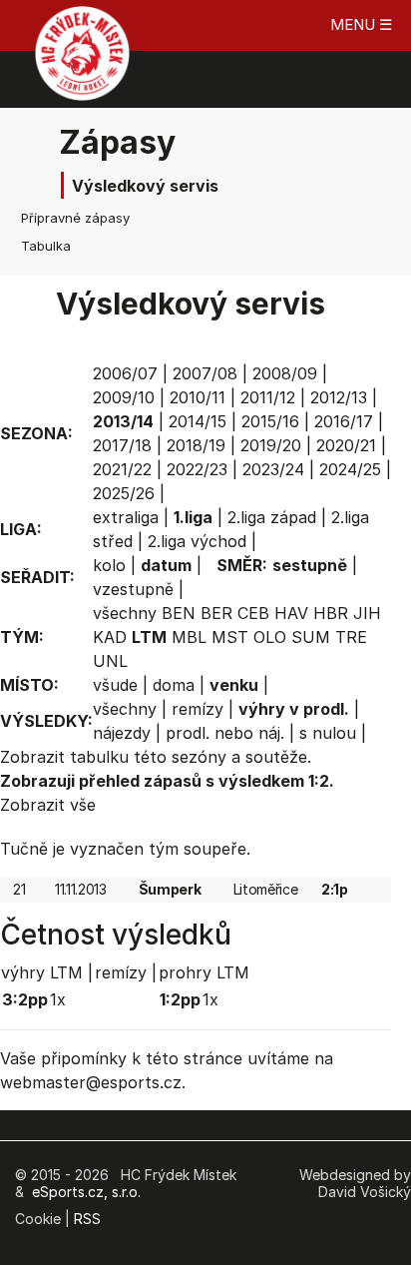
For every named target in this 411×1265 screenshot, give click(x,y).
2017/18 (122, 445)
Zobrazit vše (48, 805)
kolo (109, 565)
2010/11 (197, 397)
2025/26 (124, 493)
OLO (269, 637)
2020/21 (346, 445)
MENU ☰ (361, 24)
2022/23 (197, 469)
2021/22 (122, 469)
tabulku (99, 757)
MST (229, 637)
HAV (291, 613)
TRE (351, 637)
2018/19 (196, 445)
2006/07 (125, 373)
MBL (189, 637)
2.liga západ (271, 517)
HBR (330, 613)
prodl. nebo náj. (225, 733)
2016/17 (343, 421)
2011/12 (267, 397)
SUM (310, 637)
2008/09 (284, 373)
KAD (110, 637)
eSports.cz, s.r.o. (86, 1191)
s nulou (327, 733)
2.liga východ (197, 541)
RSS (87, 1218)
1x (58, 999)
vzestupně (133, 589)
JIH (367, 613)
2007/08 (205, 373)
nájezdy (122, 733)
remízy (197, 709)
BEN (179, 613)
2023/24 (273, 469)
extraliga (126, 517)
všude (115, 685)
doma (174, 685)
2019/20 (270, 445)
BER (216, 613)
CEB (253, 613)
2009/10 (124, 397)
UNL (110, 661)
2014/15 (197, 421)
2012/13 (338, 397)
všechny (125, 613)
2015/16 (270, 421)
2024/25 (350, 469)
